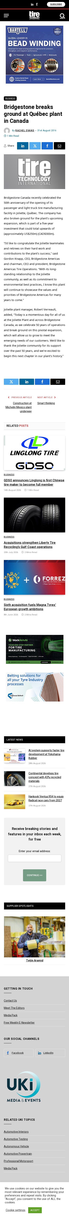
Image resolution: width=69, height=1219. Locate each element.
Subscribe (56, 4)
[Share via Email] (59, 145)
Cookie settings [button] (15, 1210)
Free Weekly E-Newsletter (19, 1023)
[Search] (62, 15)
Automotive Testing (16, 1139)
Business (10, 98)
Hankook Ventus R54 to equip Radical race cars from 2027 (46, 798)
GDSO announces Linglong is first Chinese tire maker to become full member (34, 482)
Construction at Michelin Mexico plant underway (19, 407)
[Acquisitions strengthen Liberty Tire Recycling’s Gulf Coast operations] (34, 515)
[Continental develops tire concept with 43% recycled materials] (14, 778)
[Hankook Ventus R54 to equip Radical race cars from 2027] (14, 801)
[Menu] (6, 15)
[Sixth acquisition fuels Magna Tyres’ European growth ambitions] (34, 577)
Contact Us (10, 1001)
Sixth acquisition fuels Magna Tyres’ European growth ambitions (30, 607)
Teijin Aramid (34, 961)
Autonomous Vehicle (16, 1146)
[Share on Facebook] (47, 145)
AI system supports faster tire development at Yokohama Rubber (46, 754)
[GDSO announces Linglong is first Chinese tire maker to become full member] (34, 452)
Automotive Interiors (16, 1132)
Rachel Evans (24, 130)
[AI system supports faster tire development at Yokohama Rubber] (14, 755)
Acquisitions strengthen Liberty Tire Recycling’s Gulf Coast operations (30, 544)
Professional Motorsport (18, 1161)
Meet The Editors (14, 1008)
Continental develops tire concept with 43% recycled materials (45, 777)
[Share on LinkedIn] (22, 145)
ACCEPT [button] (34, 1210)
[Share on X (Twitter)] (35, 145)
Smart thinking (46, 403)
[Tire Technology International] (34, 15)
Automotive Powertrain (18, 1154)
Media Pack (10, 1015)
